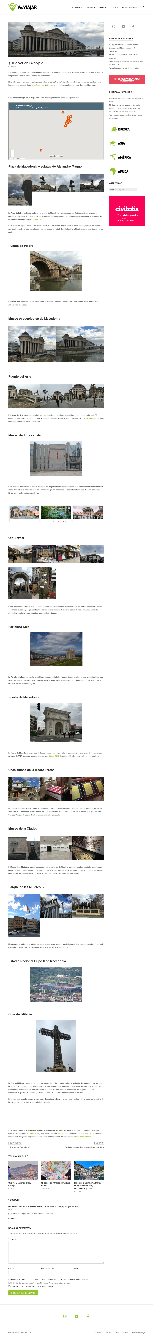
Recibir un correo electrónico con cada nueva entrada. (31, 1286)
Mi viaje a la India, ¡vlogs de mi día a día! (124, 105)
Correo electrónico (49, 1268)
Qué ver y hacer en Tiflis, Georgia (122, 111)
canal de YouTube (87, 1133)
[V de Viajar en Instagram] (113, 26)
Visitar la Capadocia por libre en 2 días (124, 68)
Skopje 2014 (37, 219)
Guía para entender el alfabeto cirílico (123, 44)
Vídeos (113, 7)
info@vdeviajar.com (83, 1136)
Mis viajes (76, 7)
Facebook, (32, 1133)
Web (76, 1268)
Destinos (89, 7)
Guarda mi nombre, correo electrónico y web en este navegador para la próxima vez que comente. (49, 1279)
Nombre (12, 1268)
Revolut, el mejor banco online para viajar (125, 108)
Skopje (50, 85)
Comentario (12, 1239)
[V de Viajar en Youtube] (123, 26)
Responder (13, 1218)
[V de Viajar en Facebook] (133, 26)
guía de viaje (38, 85)
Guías (101, 7)
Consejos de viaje (129, 7)
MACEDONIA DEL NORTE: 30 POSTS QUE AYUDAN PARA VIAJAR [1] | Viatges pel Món (43, 1206)
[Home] (22, 7)
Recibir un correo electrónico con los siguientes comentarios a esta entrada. (40, 1283)
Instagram (62, 1133)
